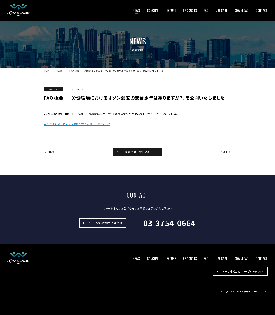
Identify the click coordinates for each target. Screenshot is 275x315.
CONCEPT (153, 10)
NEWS (136, 10)
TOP (46, 70)
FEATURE (170, 10)
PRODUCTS (190, 10)
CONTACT (262, 10)
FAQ (206, 10)
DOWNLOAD (241, 10)
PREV (51, 151)
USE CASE (221, 10)
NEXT (224, 151)
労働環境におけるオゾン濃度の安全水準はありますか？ (77, 124)
